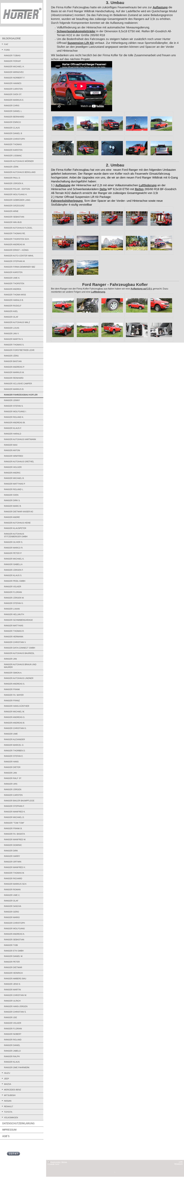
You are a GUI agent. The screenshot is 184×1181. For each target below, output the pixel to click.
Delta (103, 189)
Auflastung (160, 7)
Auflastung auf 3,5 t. (141, 288)
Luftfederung (148, 185)
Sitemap (64, 1162)
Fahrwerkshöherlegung (67, 200)
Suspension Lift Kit (80, 42)
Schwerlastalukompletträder (76, 31)
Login (181, 1162)
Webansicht (178, 1164)
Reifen (139, 189)
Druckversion (55, 1162)
